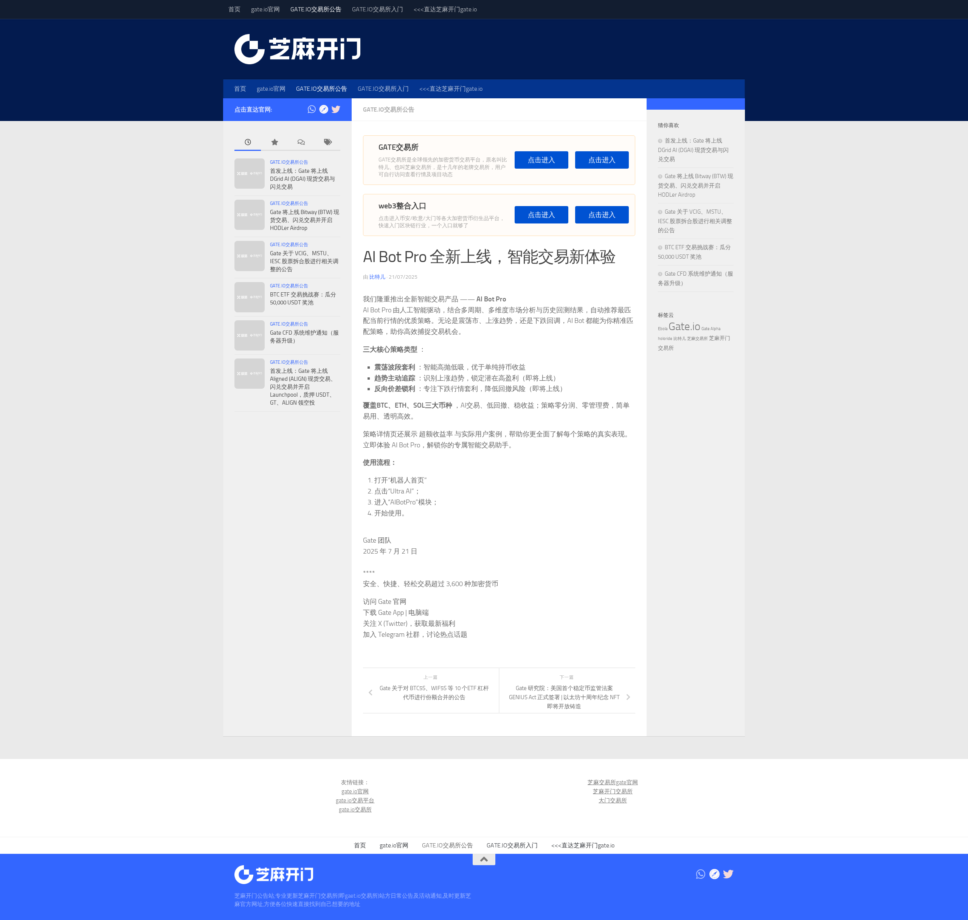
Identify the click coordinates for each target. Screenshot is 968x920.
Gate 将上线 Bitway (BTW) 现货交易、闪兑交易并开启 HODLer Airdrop (304, 220)
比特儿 (377, 277)
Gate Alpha (710, 328)
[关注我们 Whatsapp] (311, 109)
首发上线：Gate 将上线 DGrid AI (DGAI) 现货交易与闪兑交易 (302, 179)
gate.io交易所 (355, 809)
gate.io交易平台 (355, 800)
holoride (665, 338)
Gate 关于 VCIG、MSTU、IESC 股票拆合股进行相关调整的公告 (304, 261)
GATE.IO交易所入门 (377, 9)
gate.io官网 (265, 9)
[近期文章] (247, 143)
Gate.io (684, 326)
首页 (234, 9)
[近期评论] (300, 143)
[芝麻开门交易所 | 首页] (297, 49)
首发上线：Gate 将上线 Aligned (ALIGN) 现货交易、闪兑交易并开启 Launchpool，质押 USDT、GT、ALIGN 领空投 (303, 387)
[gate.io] (323, 109)
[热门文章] (274, 143)
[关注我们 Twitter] (335, 109)
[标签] (327, 143)
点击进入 (541, 160)
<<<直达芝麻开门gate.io (445, 9)
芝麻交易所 (697, 338)
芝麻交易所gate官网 (613, 782)
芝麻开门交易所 (613, 791)
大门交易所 (613, 800)
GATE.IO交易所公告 (315, 9)
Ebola (662, 328)
